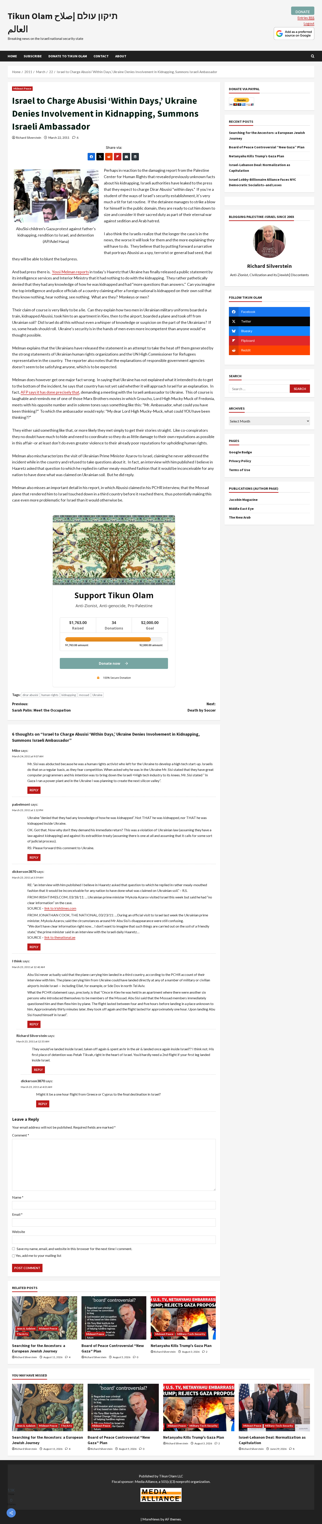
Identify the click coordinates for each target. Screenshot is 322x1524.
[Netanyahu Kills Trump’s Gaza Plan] (183, 1318)
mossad (84, 695)
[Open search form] (312, 56)
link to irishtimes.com (60, 908)
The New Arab (240, 517)
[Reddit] (109, 156)
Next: (202, 707)
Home (12, 56)
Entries (305, 18)
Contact (101, 56)
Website (18, 1231)
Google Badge (240, 452)
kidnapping (69, 695)
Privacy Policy (240, 461)
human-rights (49, 695)
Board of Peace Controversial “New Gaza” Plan (266, 147)
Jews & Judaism (26, 1328)
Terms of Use (239, 470)
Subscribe (33, 56)
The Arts (22, 1334)
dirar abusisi (30, 695)
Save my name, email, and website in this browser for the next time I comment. (74, 1249)
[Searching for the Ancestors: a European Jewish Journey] (44, 1318)
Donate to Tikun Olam (67, 56)
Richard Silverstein (28, 137)
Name (17, 1197)
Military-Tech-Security (191, 1334)
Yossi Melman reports (70, 271)
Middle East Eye (241, 508)
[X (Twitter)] (100, 156)
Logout (309, 23)
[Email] (126, 156)
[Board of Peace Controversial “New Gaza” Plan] (114, 1318)
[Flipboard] (117, 156)
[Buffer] (135, 156)
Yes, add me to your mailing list (38, 1255)
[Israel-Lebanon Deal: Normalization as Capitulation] (274, 1407)
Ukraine (97, 695)
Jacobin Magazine (243, 499)
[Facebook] (91, 156)
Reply (34, 790)
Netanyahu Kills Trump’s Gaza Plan (181, 1345)
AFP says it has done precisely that (50, 392)
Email (17, 1214)
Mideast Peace (22, 88)
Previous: (41, 707)
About (120, 56)
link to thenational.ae (59, 937)
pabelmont (21, 804)
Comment (20, 1135)
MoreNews (151, 1519)
